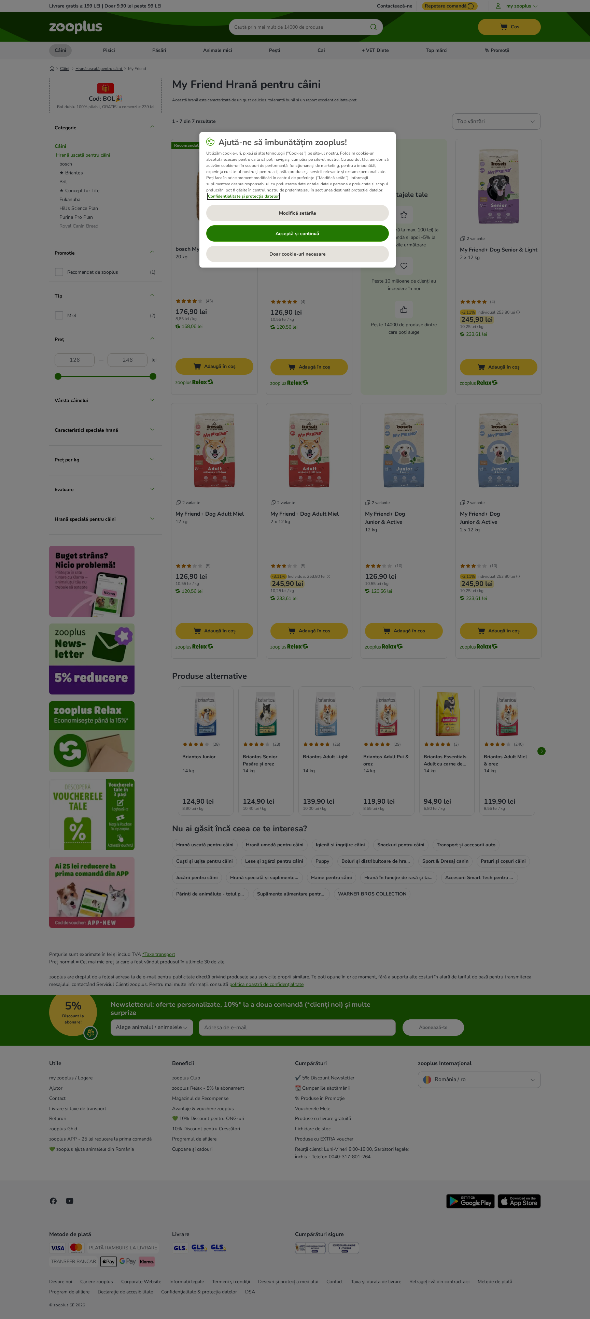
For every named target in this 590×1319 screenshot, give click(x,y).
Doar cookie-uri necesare (297, 254)
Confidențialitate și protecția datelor (243, 196)
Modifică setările (297, 213)
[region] (297, 200)
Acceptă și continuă (297, 233)
